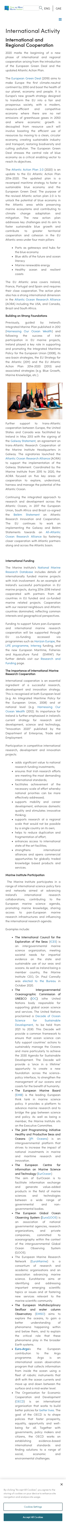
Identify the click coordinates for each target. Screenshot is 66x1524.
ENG (47, 8)
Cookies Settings (33, 1506)
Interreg (36, 645)
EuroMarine (39, 1261)
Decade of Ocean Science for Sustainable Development (37, 1020)
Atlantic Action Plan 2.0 (27, 169)
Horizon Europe (44, 641)
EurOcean (44, 1173)
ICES (53, 941)
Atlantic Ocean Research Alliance (37, 299)
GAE (58, 8)
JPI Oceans (38, 1138)
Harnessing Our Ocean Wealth (29, 331)
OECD (20, 1401)
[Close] (62, 1484)
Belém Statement (27, 514)
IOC (34, 998)
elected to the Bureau (39, 981)
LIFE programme (17, 645)
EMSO (40, 1314)
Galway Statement (23, 441)
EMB (19, 1095)
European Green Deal (26, 78)
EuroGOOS (49, 1217)
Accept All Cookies (33, 1517)
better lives (46, 1410)
